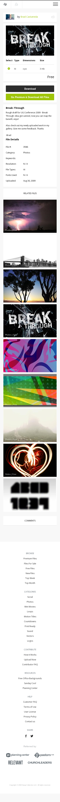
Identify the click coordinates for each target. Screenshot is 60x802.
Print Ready (30, 626)
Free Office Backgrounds (30, 678)
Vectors (30, 636)
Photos (30, 601)
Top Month (30, 583)
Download (30, 88)
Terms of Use (30, 706)
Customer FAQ (30, 701)
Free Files (30, 568)
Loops (30, 611)
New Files (30, 573)
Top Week (30, 578)
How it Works (30, 654)
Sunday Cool (30, 683)
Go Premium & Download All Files (30, 97)
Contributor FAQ (30, 664)
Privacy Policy (30, 716)
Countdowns (30, 621)
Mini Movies (30, 606)
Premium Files (30, 558)
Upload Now (30, 659)
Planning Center (30, 688)
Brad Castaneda (29, 16)
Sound (30, 631)
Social (30, 597)
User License (30, 711)
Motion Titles (30, 616)
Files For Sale (30, 563)
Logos (30, 640)
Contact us (30, 721)
